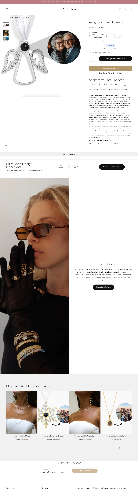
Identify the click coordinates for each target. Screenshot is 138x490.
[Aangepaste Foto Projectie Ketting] (116, 412)
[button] (7, 9)
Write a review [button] (84, 471)
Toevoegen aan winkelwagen (115, 59)
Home (4, 17)
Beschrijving (103, 73)
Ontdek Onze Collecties (103, 287)
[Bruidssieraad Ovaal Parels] (21, 412)
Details (119, 73)
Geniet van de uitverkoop (112, 167)
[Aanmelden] (125, 9)
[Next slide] (129, 448)
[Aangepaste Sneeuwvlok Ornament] (53, 412)
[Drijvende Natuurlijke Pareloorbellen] (84, 412)
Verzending (112, 73)
